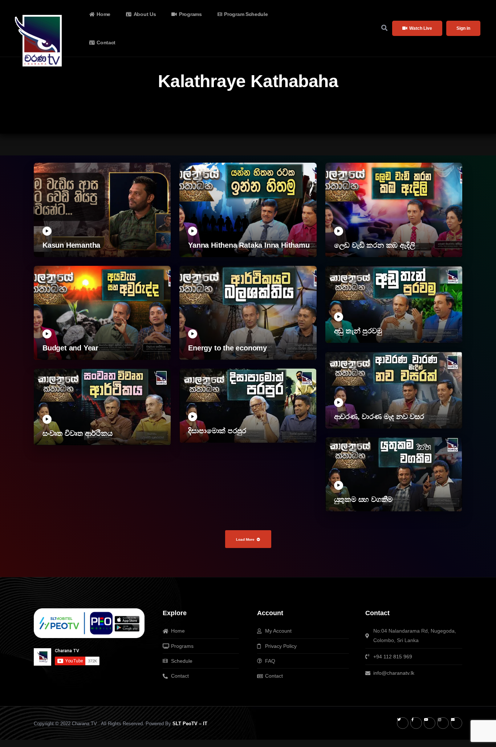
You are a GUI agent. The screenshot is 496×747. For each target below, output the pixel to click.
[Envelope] (456, 723)
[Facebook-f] (416, 723)
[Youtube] (429, 723)
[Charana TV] (39, 41)
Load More (245, 539)
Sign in (463, 28)
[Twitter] (402, 723)
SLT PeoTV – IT (189, 723)
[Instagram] (443, 723)
